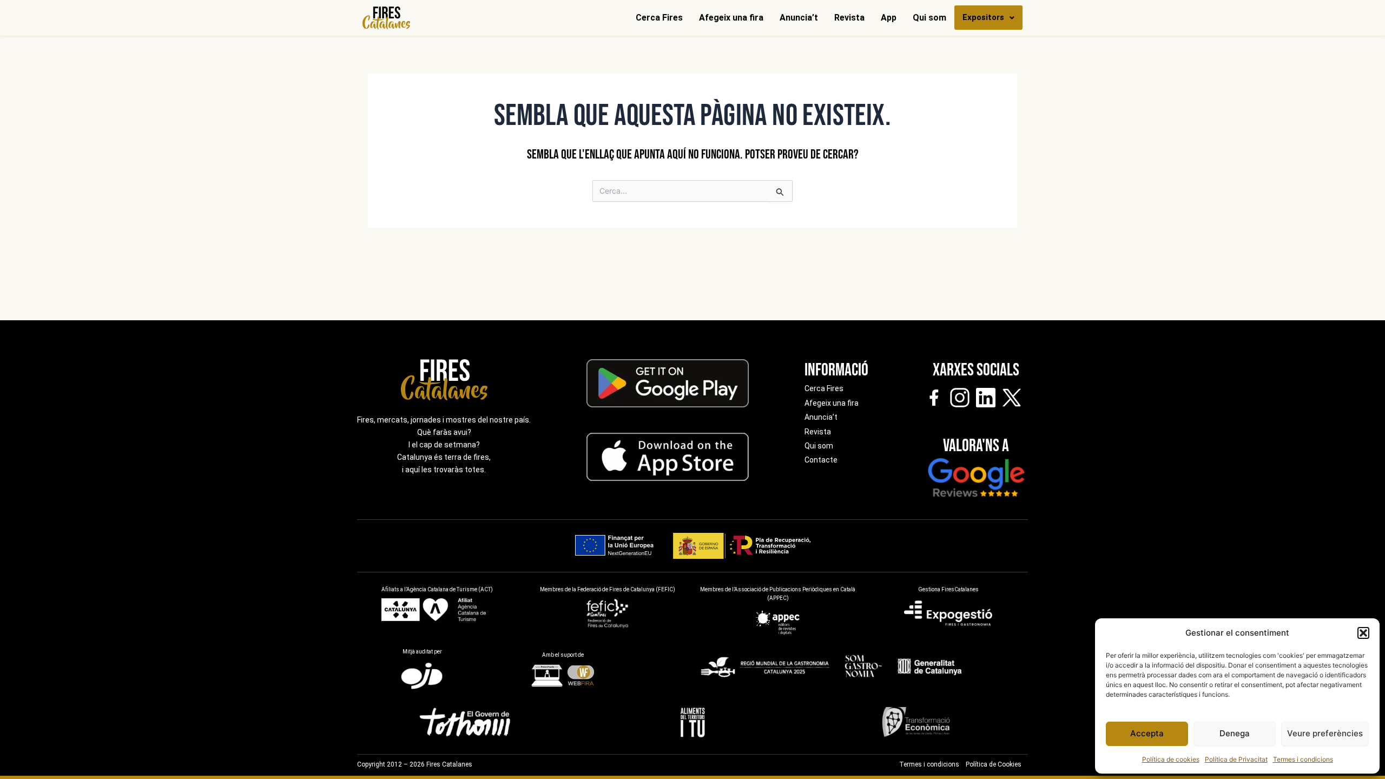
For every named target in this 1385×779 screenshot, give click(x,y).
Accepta (1147, 733)
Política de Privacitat (1236, 759)
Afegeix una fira (731, 17)
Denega (1234, 733)
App (888, 17)
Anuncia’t (799, 17)
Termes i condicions (1303, 759)
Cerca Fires (659, 17)
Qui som (929, 17)
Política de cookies (1170, 759)
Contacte (820, 459)
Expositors (983, 17)
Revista (849, 17)
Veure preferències (1325, 733)
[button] (1363, 633)
